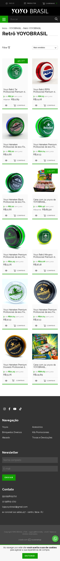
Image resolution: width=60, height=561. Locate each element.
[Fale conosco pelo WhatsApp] (55, 538)
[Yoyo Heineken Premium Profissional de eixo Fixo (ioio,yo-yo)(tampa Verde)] (36, 160)
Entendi (30, 556)
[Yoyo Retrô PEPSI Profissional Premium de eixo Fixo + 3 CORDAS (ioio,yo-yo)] (36, 105)
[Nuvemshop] (30, 540)
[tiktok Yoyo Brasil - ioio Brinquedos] (20, 408)
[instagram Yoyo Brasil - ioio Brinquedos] (4, 408)
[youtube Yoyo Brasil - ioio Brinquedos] (14, 408)
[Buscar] (56, 19)
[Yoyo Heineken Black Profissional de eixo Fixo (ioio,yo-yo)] (6, 215)
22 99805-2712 (9, 501)
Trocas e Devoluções (42, 437)
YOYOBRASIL (15, 28)
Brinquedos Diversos (12, 432)
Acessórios (37, 427)
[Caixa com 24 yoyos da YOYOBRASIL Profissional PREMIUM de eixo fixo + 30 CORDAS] (36, 380)
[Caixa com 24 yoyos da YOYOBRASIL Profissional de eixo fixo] (36, 215)
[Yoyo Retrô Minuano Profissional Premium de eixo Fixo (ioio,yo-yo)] (36, 270)
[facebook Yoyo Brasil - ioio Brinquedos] (9, 408)
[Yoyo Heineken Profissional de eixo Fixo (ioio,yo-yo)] (6, 160)
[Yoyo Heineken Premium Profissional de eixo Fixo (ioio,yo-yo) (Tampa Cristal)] (6, 325)
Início (4, 28)
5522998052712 (9, 496)
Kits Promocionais (40, 432)
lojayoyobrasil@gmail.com (15, 507)
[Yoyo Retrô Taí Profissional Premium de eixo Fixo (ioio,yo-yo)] (6, 105)
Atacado (6, 437)
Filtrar (5, 47)
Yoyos (5, 427)
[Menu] (4, 19)
